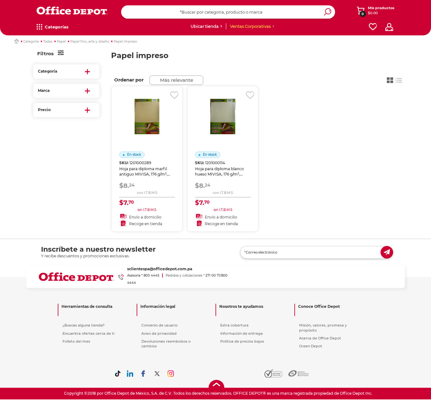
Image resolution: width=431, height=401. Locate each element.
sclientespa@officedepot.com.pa (159, 268)
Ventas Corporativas (250, 26)
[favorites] (373, 27)
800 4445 (151, 275)
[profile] (389, 27)
